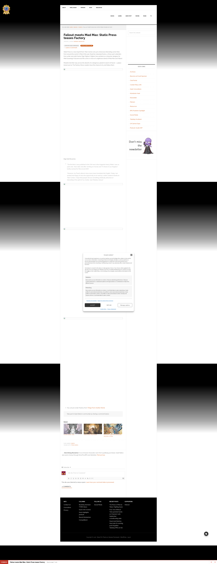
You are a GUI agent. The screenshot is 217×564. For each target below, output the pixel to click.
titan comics (74, 445)
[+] (92, 478)
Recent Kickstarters (85, 517)
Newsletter (133, 98)
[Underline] (73, 478)
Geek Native (75, 17)
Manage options (125, 305)
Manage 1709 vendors (91, 300)
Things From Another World (96, 408)
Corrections (67, 507)
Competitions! (83, 520)
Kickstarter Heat (135, 93)
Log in (129, 537)
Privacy (66, 510)
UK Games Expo (135, 123)
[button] (131, 255)
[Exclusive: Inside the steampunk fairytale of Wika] (113, 429)
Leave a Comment (71, 47)
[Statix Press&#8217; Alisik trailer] (93, 429)
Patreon (132, 102)
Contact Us (67, 505)
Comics (73, 443)
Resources (133, 106)
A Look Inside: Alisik (69, 434)
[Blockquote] (83, 478)
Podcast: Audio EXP (136, 128)
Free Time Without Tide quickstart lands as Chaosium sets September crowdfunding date (115, 514)
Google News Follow (86, 45)
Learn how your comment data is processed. (100, 482)
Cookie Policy (103, 309)
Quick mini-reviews (85, 509)
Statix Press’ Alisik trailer (90, 434)
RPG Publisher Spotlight (137, 110)
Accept (92, 305)
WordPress (123, 537)
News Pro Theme (102, 537)
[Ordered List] (78, 478)
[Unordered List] (80, 478)
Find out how (101, 455)
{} (90, 478)
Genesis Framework (114, 537)
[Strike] (76, 478)
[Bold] (69, 478)
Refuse (109, 305)
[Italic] (71, 478)
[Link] (88, 478)
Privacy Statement (111, 309)
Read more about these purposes (105, 300)
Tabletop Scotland (135, 119)
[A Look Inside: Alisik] (73, 429)
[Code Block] (85, 478)
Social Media (134, 115)
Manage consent (206, 534)
